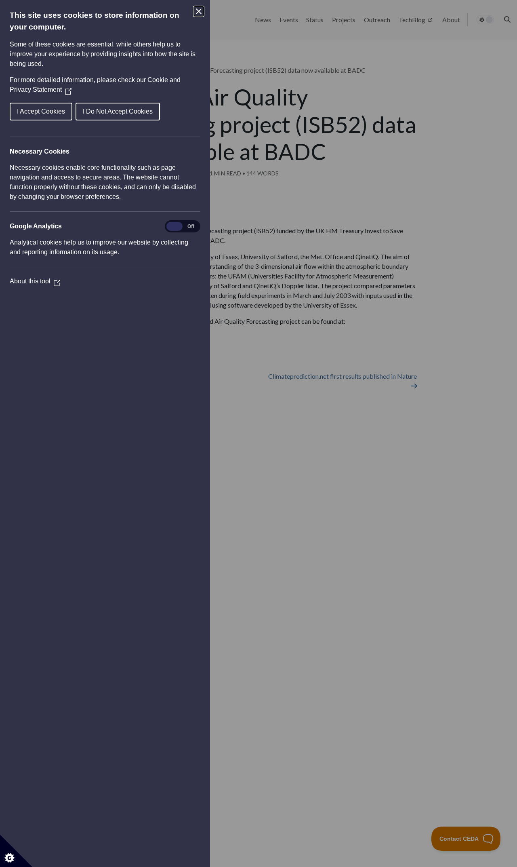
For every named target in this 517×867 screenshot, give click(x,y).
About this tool (35, 281)
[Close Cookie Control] (199, 11)
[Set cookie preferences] (16, 851)
